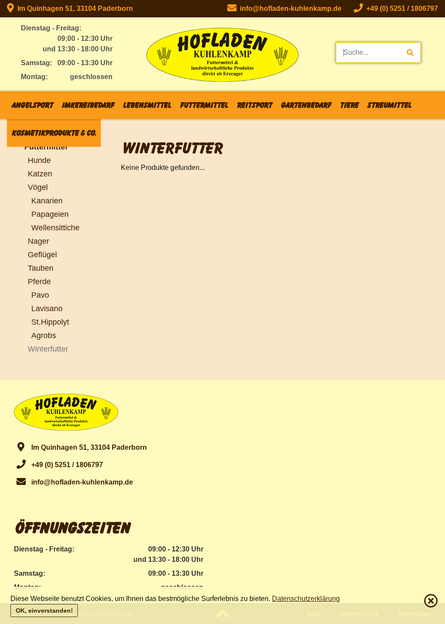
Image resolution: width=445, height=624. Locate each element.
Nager (38, 241)
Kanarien (47, 200)
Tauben (40, 267)
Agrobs (43, 335)
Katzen (40, 173)
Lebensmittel (147, 105)
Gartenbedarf (305, 105)
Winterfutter (48, 348)
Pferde (39, 281)
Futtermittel (203, 105)
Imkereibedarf (87, 105)
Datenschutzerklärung (306, 598)
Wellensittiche (55, 227)
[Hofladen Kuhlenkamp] (222, 58)
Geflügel (42, 254)
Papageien (50, 214)
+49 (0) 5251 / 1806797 (65, 464)
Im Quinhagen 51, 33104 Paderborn (73, 8)
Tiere (348, 105)
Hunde (39, 160)
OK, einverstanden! (44, 610)
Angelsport (32, 105)
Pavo (40, 294)
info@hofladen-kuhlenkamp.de (80, 482)
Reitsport (254, 105)
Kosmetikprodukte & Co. (53, 133)
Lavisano (47, 308)
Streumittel (389, 105)
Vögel (38, 187)
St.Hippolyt (50, 321)
